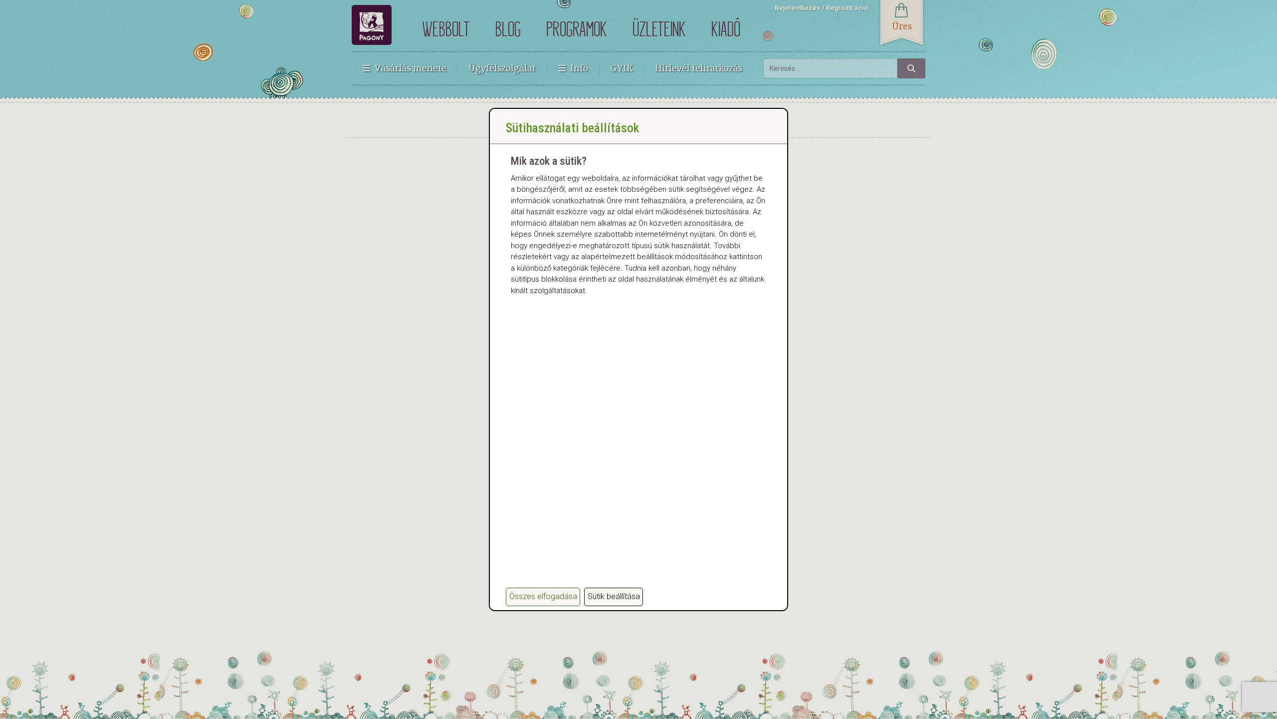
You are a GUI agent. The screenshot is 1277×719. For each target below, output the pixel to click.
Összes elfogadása (543, 596)
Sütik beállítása (614, 596)
